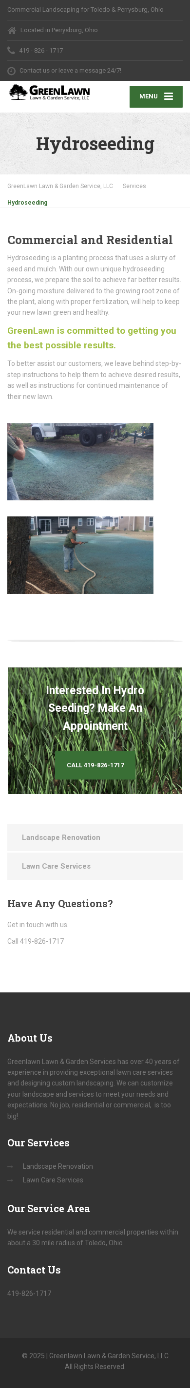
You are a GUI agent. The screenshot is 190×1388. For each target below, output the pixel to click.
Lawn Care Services (56, 866)
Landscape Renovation (61, 837)
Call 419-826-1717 (95, 765)
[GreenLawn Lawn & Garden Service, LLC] (51, 93)
